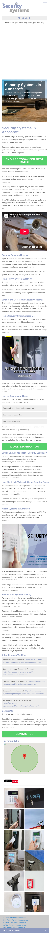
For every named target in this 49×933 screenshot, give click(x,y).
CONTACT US (25, 733)
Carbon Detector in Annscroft (14, 923)
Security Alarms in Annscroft (14, 918)
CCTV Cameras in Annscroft (14, 925)
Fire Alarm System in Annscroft (15, 920)
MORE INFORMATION (24, 446)
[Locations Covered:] (3, 4)
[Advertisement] (24, 53)
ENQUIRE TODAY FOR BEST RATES (24, 161)
